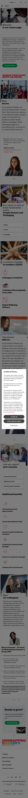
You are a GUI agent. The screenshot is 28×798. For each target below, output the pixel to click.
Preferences (14, 425)
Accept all (14, 417)
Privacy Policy (10, 412)
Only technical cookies (14, 421)
